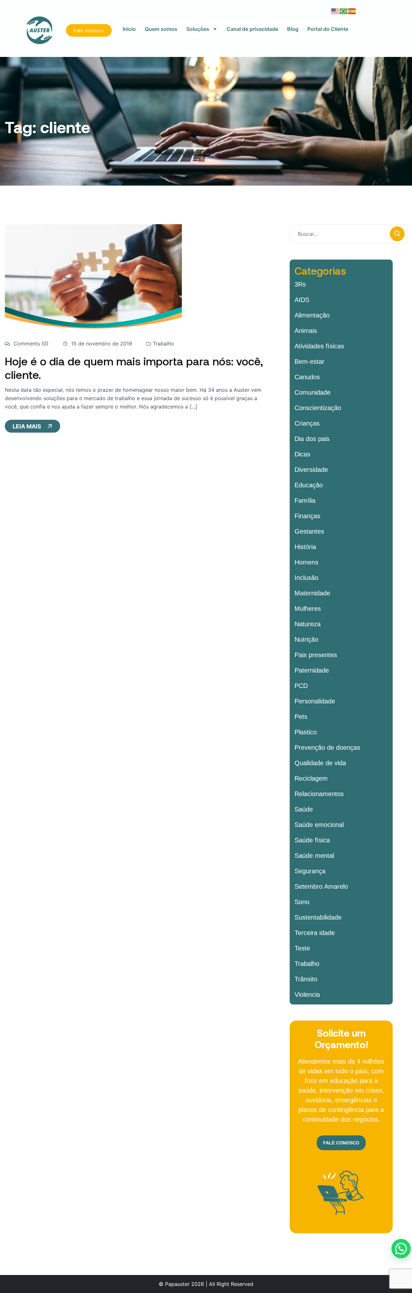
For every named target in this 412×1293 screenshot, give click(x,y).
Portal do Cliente (327, 29)
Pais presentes (316, 654)
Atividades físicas (319, 346)
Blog (292, 29)
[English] (335, 10)
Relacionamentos (319, 793)
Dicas (302, 454)
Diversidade (311, 469)
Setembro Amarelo (321, 886)
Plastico (306, 732)
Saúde (304, 809)
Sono (302, 901)
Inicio (129, 29)
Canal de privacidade (252, 29)
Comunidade (313, 392)
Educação (309, 485)
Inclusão (306, 577)
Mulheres (308, 608)
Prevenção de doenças (327, 747)
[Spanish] (352, 10)
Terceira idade (315, 932)
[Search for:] (348, 233)
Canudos (307, 377)
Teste (302, 948)
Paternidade (312, 670)
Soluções (197, 29)
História (305, 546)
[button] (401, 1248)
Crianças (307, 423)
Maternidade (312, 593)
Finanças (307, 515)
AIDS (302, 299)
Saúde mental (314, 855)
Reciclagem (311, 778)
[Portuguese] (344, 10)
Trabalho (163, 343)
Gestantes (309, 531)
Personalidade (315, 701)
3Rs (300, 284)
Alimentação (312, 315)
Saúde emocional (319, 824)
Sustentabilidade (318, 917)
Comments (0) (30, 343)
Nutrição (306, 639)
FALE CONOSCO (341, 1142)
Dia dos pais (312, 438)
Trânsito (306, 979)
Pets (301, 716)
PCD (301, 685)
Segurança (310, 871)
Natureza (308, 624)
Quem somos (161, 29)
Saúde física (312, 840)
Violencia (307, 994)
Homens (306, 562)
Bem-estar (309, 361)
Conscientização (318, 407)
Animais (306, 330)
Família (305, 500)
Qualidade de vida (320, 762)
